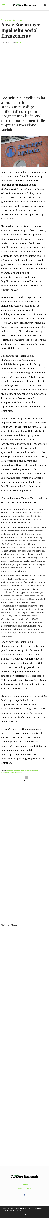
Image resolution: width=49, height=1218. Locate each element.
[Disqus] (24, 822)
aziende (9, 770)
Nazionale (17, 20)
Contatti (24, 1185)
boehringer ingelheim (23, 770)
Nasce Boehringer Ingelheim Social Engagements (20, 30)
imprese (18, 772)
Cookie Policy (15, 1210)
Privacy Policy (24, 1188)
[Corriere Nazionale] (24, 5)
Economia (6, 20)
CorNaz (19, 42)
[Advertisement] (24, 67)
